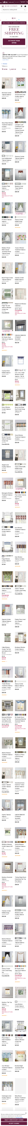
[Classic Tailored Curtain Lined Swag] (20, 576)
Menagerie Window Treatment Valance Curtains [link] (7, 495)
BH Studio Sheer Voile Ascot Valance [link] (7, 338)
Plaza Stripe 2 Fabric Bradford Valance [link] (6, 1040)
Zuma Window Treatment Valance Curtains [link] (20, 437)
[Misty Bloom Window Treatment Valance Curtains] (20, 1086)
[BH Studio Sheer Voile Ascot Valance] (7, 325)
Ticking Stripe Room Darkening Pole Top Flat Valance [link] (20, 879)
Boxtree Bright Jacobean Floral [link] (19, 1067)
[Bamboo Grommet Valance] (7, 867)
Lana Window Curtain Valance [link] (20, 1005)
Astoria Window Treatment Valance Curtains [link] (20, 848)
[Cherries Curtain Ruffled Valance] (20, 268)
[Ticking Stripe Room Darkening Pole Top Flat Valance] (20, 867)
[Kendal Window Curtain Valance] (7, 518)
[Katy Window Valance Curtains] (20, 547)
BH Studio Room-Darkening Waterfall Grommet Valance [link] (20, 719)
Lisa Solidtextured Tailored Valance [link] (7, 160)
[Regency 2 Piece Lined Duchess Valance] (20, 743)
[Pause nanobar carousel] (12, 18)
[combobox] (14, 9)
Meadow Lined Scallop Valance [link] (19, 914)
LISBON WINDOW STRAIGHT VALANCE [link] (20, 817)
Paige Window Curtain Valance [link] (6, 560)
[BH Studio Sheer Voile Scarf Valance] (20, 957)
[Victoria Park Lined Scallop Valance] (20, 83)
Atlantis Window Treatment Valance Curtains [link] (7, 755)
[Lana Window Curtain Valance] (20, 992)
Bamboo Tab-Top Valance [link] (7, 1004)
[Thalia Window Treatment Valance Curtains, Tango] (7, 672)
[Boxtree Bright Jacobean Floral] (20, 1056)
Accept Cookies (14, 1123)
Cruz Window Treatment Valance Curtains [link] (7, 1068)
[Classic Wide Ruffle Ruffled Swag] (20, 455)
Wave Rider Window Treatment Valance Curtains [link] (7, 126)
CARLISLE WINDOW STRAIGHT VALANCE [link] (20, 337)
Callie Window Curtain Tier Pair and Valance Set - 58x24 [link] (7, 651)
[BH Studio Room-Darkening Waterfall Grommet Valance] (20, 705)
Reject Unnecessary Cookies (14, 1120)
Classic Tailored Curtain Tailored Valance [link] (6, 787)
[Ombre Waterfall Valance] (7, 576)
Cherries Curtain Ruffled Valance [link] (19, 279)
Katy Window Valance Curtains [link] (19, 559)
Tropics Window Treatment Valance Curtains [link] (20, 250)
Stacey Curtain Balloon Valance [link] (19, 685)
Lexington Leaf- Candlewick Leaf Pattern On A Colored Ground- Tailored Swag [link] (19, 129)
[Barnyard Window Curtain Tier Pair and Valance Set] (7, 705)
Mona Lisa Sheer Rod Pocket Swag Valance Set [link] (20, 409)
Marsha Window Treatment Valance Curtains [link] (7, 941)
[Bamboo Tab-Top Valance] (7, 992)
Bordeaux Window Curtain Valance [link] (20, 649)
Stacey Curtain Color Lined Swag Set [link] (7, 971)
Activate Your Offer (14, 42)
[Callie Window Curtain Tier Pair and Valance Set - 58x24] (7, 637)
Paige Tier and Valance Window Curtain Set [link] (6, 308)
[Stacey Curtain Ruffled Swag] (20, 208)
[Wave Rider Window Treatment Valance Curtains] (7, 113)
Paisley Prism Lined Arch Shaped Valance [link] (20, 622)
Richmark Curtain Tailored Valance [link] (6, 94)
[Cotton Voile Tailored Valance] (20, 929)
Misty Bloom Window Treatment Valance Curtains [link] (20, 1099)
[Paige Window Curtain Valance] (7, 547)
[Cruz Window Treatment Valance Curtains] (7, 1056)
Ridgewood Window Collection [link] (20, 305)
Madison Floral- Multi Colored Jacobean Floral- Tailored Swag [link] (6, 251)
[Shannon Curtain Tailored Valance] (20, 146)
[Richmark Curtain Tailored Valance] (7, 83)
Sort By (13, 69)
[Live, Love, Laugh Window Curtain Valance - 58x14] (20, 361)
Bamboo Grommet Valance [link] (7, 878)
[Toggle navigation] (3, 6)
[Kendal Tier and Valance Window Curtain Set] (7, 425)
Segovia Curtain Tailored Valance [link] (6, 621)
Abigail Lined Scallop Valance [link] (6, 466)
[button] (21, 6)
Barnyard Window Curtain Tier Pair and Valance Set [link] (7, 719)
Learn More (5, 59)
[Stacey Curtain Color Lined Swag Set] (7, 957)
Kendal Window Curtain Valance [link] (6, 531)
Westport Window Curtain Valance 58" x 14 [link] (7, 847)
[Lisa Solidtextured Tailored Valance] (7, 146)
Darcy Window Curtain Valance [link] (6, 408)
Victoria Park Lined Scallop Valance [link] (20, 96)
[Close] (26, 1113)
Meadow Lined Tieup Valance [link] (19, 187)
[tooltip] (5, 2)
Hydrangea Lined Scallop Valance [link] (6, 1097)
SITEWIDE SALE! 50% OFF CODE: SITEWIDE (14, 13)
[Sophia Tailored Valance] (7, 804)
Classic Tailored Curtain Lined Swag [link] (20, 590)
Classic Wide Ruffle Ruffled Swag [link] (20, 468)
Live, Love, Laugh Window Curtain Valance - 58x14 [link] (20, 375)
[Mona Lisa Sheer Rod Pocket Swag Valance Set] (20, 395)
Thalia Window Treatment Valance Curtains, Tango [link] (7, 687)
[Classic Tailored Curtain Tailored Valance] (7, 773)
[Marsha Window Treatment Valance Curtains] (7, 929)
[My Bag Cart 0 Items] (25, 6)
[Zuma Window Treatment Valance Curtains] (20, 425)
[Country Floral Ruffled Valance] (7, 361)
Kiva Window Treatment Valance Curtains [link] (20, 531)
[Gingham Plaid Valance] (7, 174)
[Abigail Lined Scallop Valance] (7, 455)
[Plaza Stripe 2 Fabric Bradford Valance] (7, 1026)
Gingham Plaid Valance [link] (6, 187)
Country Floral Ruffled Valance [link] (6, 372)
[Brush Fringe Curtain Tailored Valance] (7, 268)
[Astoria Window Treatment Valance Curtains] (20, 832)
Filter (5, 69)
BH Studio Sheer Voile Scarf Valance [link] (20, 970)
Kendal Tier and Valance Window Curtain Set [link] (6, 439)
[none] (7, 83)
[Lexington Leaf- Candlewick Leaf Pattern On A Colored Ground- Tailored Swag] (20, 113)
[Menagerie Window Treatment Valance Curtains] (7, 483)
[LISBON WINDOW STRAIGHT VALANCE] (20, 804)
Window (5, 63)
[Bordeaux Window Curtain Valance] (20, 637)
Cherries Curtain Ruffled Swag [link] (6, 912)
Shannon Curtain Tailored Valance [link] (19, 158)
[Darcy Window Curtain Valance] (7, 395)
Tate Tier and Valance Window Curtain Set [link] (19, 1040)
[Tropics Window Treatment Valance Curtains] (20, 238)
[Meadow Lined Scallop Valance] (20, 901)
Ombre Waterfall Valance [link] (7, 590)
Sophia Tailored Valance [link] (6, 816)
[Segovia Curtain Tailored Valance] (7, 609)
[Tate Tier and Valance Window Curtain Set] (20, 1026)
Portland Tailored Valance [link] (6, 221)
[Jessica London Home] (11, 6)
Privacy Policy (19, 1117)
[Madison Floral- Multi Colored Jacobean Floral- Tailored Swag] (7, 238)
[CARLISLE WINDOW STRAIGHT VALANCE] (20, 325)
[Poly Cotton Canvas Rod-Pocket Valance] (20, 483)
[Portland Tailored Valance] (7, 208)
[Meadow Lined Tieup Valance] (20, 174)
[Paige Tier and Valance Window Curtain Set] (7, 294)
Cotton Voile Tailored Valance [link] (19, 942)
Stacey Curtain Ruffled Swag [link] (19, 221)
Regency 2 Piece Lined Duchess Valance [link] (19, 757)
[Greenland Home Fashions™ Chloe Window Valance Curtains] (20, 773)
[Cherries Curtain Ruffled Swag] (7, 901)
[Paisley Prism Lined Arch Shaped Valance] (20, 609)
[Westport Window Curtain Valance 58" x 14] (7, 832)
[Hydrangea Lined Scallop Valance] (7, 1086)
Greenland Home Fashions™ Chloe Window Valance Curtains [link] (19, 787)
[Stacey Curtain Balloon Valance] (20, 672)
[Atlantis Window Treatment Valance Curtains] (7, 743)
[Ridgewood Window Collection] (20, 294)
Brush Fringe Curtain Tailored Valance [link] (7, 279)
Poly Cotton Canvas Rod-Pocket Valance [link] (20, 497)
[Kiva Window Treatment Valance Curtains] (20, 517)
